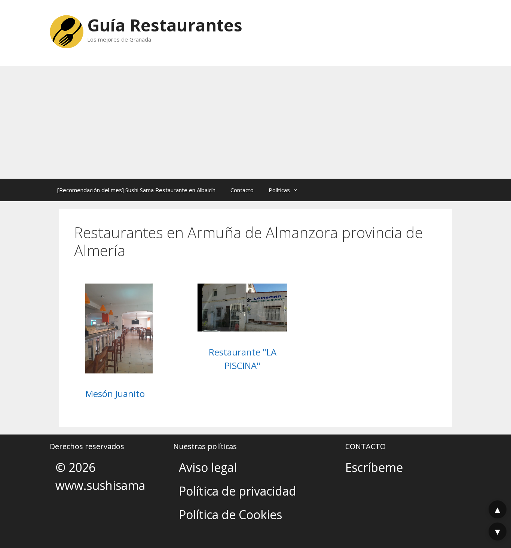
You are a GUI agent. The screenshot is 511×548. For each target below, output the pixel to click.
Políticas (279, 190)
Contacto (242, 190)
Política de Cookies (230, 514)
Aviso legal (208, 467)
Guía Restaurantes (164, 24)
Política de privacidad (237, 491)
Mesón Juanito (115, 393)
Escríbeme (374, 467)
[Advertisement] (255, 122)
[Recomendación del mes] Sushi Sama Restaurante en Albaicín (136, 190)
